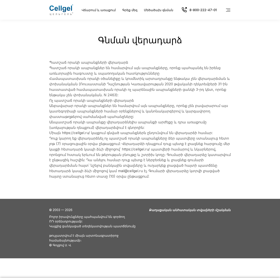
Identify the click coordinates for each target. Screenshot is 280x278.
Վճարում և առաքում (99, 10)
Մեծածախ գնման (158, 10)
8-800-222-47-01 (203, 10)
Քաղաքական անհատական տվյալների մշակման (190, 210)
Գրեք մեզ (129, 10)
